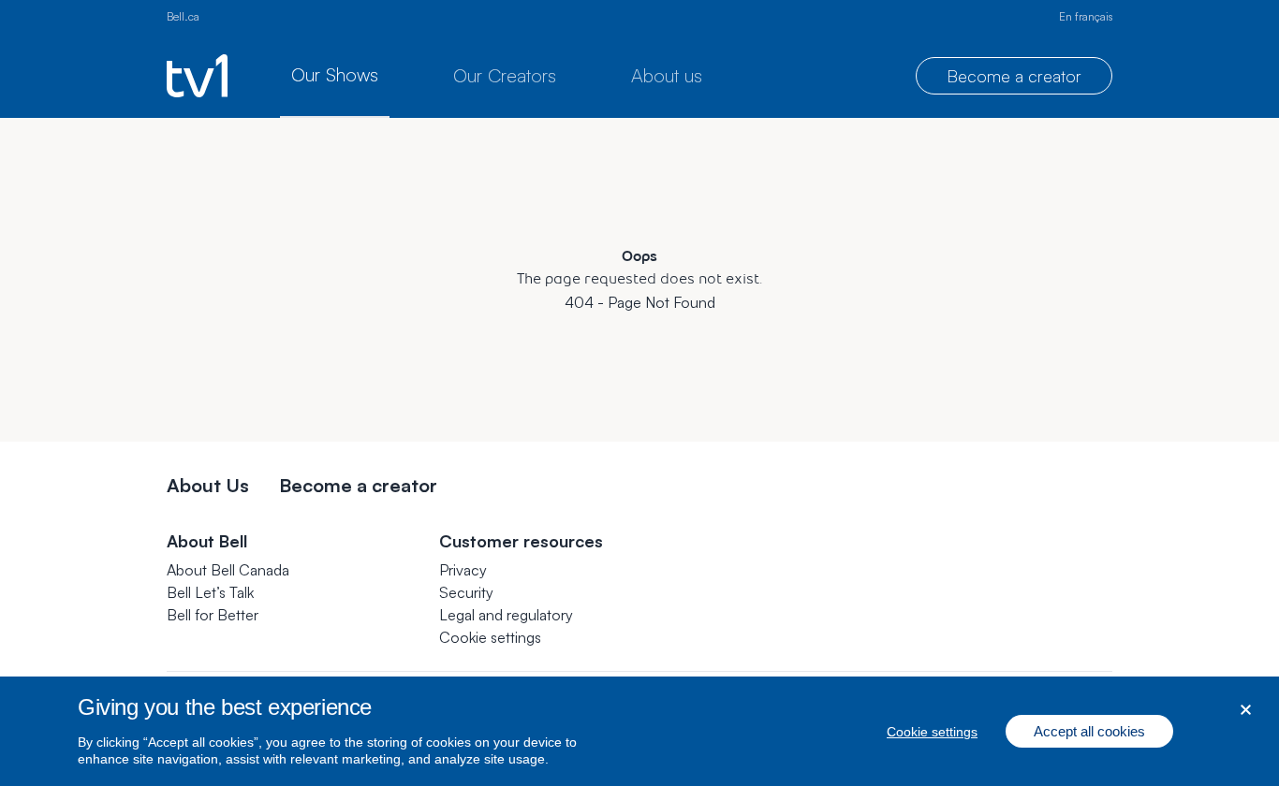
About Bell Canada (228, 569)
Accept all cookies (1089, 731)
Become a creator (1014, 76)
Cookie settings (490, 637)
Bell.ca (183, 16)
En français (1085, 16)
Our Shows (334, 74)
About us (666, 75)
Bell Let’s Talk (210, 592)
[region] (639, 731)
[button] (490, 637)
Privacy (463, 569)
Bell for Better (212, 614)
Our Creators (504, 75)
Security (466, 592)
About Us (208, 485)
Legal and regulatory (506, 614)
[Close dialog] (1246, 710)
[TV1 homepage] (197, 75)
